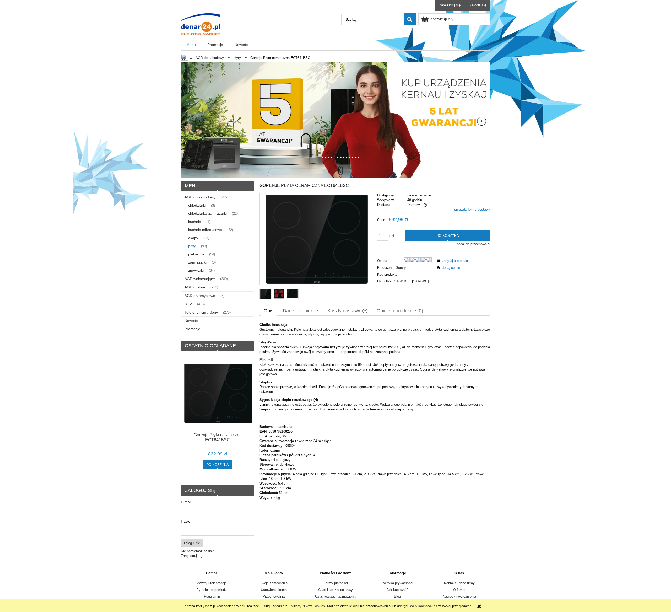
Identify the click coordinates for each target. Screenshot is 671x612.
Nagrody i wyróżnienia (459, 596)
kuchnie (194, 221)
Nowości (191, 321)
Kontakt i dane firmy (459, 583)
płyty (192, 246)
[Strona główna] (200, 24)
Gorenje (401, 268)
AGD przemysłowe (200, 295)
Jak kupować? (397, 590)
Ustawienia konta (274, 590)
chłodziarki (197, 205)
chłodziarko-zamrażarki (207, 213)
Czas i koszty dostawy (335, 590)
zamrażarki (197, 262)
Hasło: (186, 521)
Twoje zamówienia (274, 583)
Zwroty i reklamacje (212, 583)
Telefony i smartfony (201, 312)
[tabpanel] (374, 411)
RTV (188, 304)
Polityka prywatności (397, 583)
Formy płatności (335, 583)
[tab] (269, 310)
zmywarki (196, 270)
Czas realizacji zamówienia (335, 596)
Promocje (192, 329)
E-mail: (186, 502)
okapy (193, 238)
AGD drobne (195, 287)
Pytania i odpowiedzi (212, 590)
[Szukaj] (410, 19)
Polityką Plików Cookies (306, 606)
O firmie (459, 590)
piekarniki (196, 254)
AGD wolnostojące (200, 279)
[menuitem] (191, 44)
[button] (451, 261)
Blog (397, 596)
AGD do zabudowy (200, 197)
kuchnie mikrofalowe (205, 230)
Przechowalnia (274, 596)
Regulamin (212, 596)
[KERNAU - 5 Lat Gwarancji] (335, 120)
